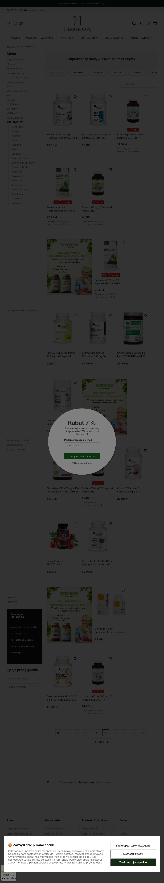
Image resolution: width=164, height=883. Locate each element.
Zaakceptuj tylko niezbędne (133, 845)
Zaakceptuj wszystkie (133, 862)
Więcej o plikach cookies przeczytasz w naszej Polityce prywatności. (60, 862)
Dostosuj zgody (133, 853)
